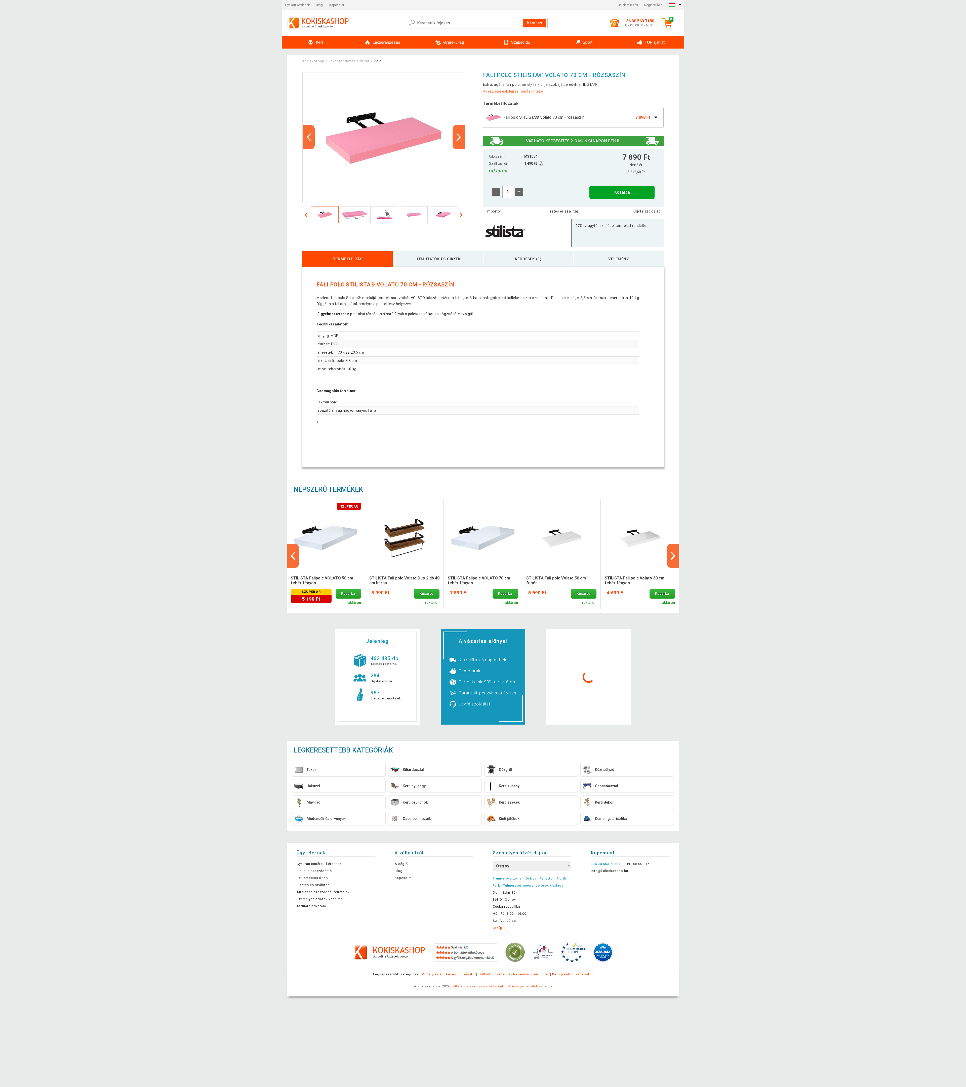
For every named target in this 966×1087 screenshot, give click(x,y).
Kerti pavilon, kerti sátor (572, 974)
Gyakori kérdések (297, 5)
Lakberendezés (342, 61)
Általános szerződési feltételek (323, 892)
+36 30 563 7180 (604, 864)
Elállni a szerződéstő (314, 871)
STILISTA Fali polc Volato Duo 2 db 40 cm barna (404, 580)
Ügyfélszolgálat (646, 211)
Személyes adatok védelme (320, 899)
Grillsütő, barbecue (494, 974)
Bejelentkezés (628, 5)
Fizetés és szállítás (563, 211)
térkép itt (499, 928)
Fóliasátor (467, 974)
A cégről (402, 864)
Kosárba (622, 192)
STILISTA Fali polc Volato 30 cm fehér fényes (634, 580)
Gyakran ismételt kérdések (319, 864)
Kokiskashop (313, 61)
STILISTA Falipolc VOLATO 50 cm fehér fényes (322, 580)
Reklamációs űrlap (312, 878)
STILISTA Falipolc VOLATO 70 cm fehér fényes (479, 580)
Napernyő (521, 974)
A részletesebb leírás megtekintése (513, 91)
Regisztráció (653, 5)
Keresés (534, 23)
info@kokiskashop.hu (609, 871)
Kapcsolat (336, 5)
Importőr (494, 211)
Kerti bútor (540, 974)
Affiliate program (311, 906)
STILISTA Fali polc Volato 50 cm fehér (556, 580)
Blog (319, 5)
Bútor (365, 61)
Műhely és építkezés (438, 974)
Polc (377, 61)
